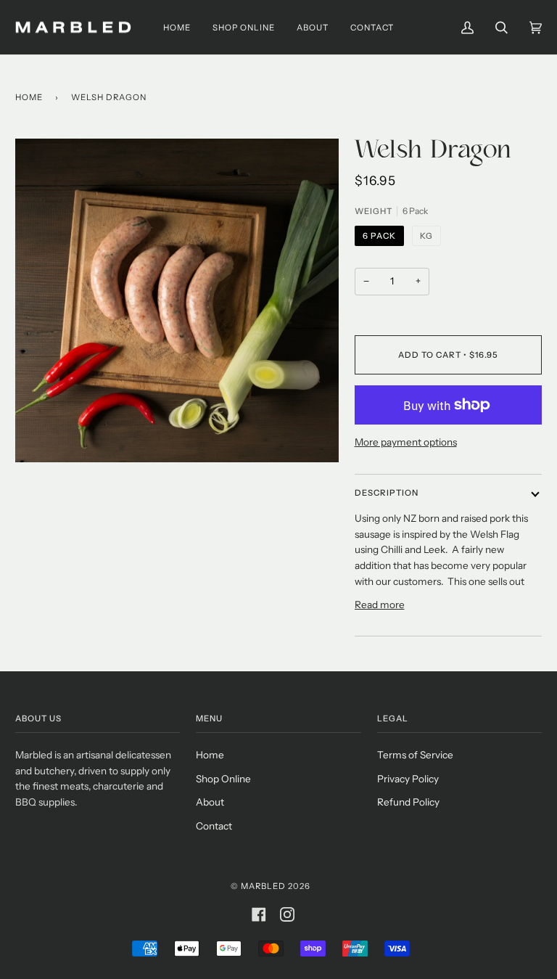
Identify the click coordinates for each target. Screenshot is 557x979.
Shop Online (223, 779)
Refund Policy (408, 802)
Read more (380, 604)
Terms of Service (415, 755)
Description (386, 493)
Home (29, 97)
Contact (214, 826)
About (210, 802)
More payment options (406, 442)
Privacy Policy (408, 779)
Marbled (263, 886)
